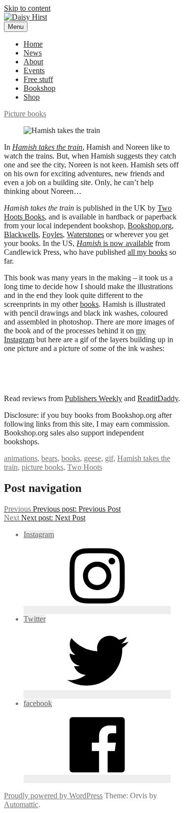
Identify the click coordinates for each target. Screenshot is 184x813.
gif (109, 458)
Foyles (52, 234)
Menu (16, 26)
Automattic (21, 804)
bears (49, 458)
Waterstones (85, 234)
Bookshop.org (150, 225)
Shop (32, 97)
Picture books (25, 113)
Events (34, 70)
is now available (115, 243)
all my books (147, 252)
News (33, 53)
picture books (42, 467)
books (89, 304)
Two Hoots (84, 467)
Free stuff (38, 79)
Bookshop (39, 88)
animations (20, 458)
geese (92, 458)
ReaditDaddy (157, 398)
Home (33, 44)
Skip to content (27, 8)
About (33, 61)
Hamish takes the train (47, 147)
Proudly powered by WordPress (53, 795)
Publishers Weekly (93, 398)
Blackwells (21, 234)
